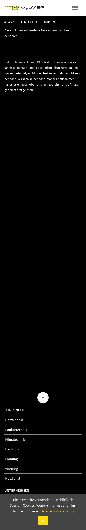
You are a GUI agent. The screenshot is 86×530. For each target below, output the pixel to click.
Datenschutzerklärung (57, 511)
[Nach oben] (43, 397)
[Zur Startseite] (24, 8)
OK (43, 520)
